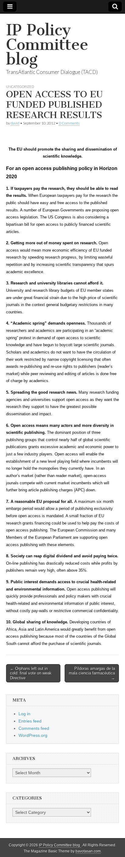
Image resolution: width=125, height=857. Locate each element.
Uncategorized (20, 87)
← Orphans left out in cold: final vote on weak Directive (31, 673)
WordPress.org (33, 735)
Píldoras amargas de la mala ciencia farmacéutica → (92, 673)
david (15, 123)
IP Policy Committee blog (47, 44)
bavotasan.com (88, 851)
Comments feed (34, 728)
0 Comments (69, 123)
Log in (24, 713)
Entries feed (30, 721)
